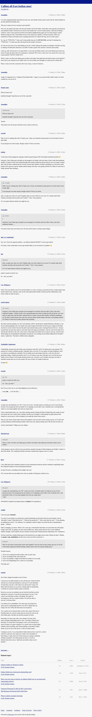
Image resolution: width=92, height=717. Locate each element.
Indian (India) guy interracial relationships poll (16, 672)
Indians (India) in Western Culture (12, 665)
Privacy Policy (37, 710)
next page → (5, 650)
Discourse (11, 714)
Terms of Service (27, 710)
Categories (9, 710)
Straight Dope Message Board (9, 2)
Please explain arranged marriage (12, 696)
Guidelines (17, 710)
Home (2, 710)
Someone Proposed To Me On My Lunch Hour (16, 689)
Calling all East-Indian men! (16, 6)
